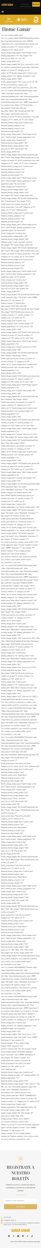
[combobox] (25, 4)
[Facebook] (9, 1236)
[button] (2, 11)
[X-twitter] (13, 1236)
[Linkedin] (23, 1236)
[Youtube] (18, 1236)
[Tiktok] (32, 1236)
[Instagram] (27, 1236)
